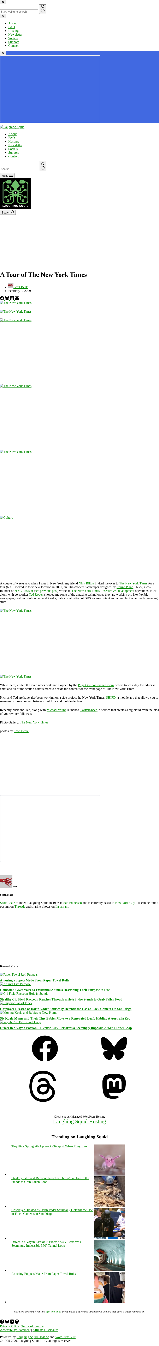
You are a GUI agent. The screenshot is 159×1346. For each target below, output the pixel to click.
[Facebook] (2, 299)
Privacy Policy (9, 1326)
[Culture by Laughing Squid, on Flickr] (6, 517)
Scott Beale (21, 731)
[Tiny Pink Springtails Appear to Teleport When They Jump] (109, 1174)
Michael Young (56, 710)
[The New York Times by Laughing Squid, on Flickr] (15, 303)
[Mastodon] (114, 1100)
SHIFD (111, 697)
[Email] (17, 299)
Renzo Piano (125, 587)
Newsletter (15, 145)
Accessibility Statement (15, 1330)
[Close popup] (3, 53)
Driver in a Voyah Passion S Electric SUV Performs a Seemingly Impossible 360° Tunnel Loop (66, 1028)
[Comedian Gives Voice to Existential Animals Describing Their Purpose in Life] (15, 984)
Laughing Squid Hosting (79, 1121)
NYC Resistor (23, 591)
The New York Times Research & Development (102, 591)
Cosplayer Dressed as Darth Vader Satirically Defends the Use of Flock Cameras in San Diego (65, 1009)
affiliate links (53, 1311)
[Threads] (12, 299)
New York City (125, 903)
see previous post (46, 591)
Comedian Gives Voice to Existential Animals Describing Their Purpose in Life (55, 990)
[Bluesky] (7, 299)
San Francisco (72, 903)
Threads (19, 906)
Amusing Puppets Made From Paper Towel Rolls (34, 980)
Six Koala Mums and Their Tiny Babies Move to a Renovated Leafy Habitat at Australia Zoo (65, 1018)
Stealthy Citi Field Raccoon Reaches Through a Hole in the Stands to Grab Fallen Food (61, 999)
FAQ (11, 137)
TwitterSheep (88, 710)
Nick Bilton (86, 583)
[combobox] (19, 169)
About (12, 134)
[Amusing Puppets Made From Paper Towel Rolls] (18, 974)
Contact (13, 156)
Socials (13, 149)
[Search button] (42, 166)
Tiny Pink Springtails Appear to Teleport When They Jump (49, 1146)
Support (13, 152)
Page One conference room (96, 685)
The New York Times (133, 583)
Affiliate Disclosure (45, 1330)
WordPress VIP (65, 1337)
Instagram (61, 906)
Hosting (13, 141)
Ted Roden (36, 594)
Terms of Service (32, 1326)
